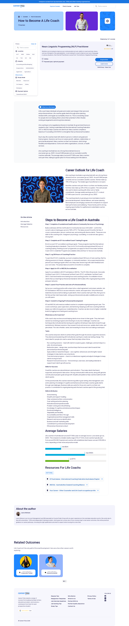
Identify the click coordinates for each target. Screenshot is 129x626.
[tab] (63, 581)
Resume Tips (55, 596)
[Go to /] (19, 17)
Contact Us (71, 606)
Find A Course (67, 6)
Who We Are (71, 596)
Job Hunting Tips (56, 603)
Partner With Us (73, 601)
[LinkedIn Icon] (105, 600)
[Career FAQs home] (19, 6)
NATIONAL (49, 473)
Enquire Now (104, 59)
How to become (36, 16)
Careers (25, 16)
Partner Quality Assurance (76, 603)
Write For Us (71, 598)
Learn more (107, 64)
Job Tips (76, 6)
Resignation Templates (58, 598)
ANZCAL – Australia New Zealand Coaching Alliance (67, 485)
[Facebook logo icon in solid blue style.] (105, 596)
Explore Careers (55, 6)
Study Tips (54, 606)
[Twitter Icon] (105, 598)
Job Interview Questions (58, 601)
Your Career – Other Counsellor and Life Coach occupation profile (73, 490)
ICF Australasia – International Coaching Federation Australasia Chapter (75, 479)
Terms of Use (91, 598)
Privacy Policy (91, 596)
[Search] (96, 6)
